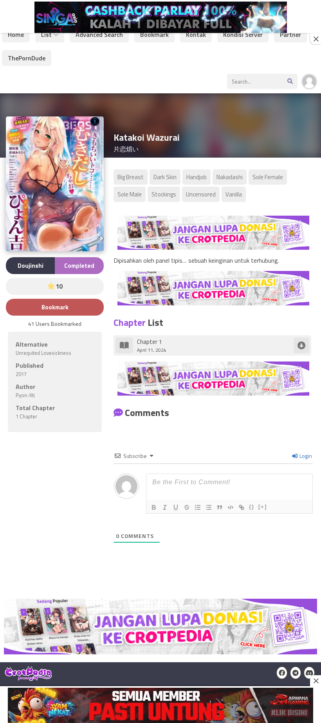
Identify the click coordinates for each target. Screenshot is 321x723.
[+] (262, 507)
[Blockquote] (219, 507)
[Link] (241, 507)
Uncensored (201, 194)
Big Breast (130, 177)
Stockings (163, 194)
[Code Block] (230, 507)
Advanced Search (99, 34)
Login (305, 456)
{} (251, 507)
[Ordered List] (197, 507)
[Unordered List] (208, 507)
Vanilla (233, 194)
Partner (290, 34)
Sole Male (129, 194)
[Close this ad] (315, 38)
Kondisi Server (243, 34)
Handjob (196, 177)
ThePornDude (26, 58)
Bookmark (154, 34)
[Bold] (153, 507)
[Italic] (164, 507)
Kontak (196, 34)
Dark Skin (165, 177)
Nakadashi (229, 177)
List (46, 34)
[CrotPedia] (28, 677)
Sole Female (267, 177)
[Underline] (175, 507)
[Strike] (186, 507)
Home (16, 34)
